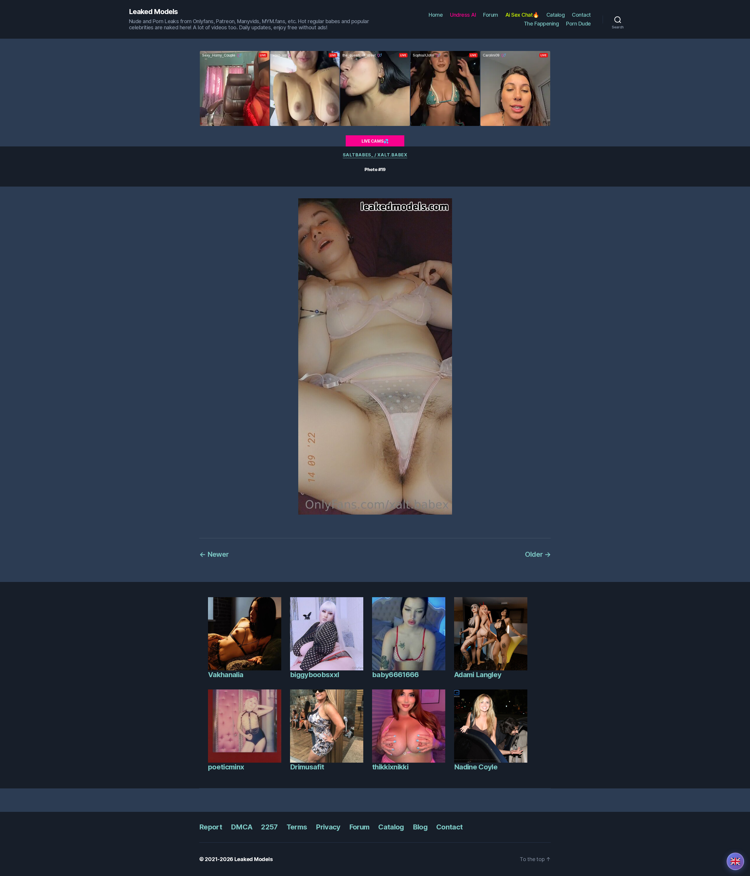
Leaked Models (153, 11)
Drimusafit (307, 767)
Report (210, 827)
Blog (420, 827)
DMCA (241, 827)
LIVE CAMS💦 (375, 141)
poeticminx (226, 767)
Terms (297, 827)
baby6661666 (395, 674)
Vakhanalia (225, 674)
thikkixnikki (390, 767)
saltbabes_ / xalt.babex (375, 155)
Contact (581, 15)
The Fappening (541, 24)
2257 (269, 827)
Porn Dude (578, 24)
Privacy (328, 827)
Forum (490, 15)
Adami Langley (477, 674)
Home (436, 15)
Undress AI (463, 15)
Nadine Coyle (475, 767)
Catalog (555, 15)
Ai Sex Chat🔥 (522, 15)
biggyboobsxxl (314, 674)
